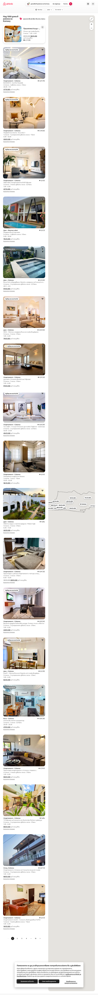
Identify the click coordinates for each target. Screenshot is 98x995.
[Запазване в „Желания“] (42, 27)
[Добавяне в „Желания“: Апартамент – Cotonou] (42, 49)
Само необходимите (49, 981)
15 (35, 938)
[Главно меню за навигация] (93, 4)
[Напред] (40, 938)
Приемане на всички (27, 981)
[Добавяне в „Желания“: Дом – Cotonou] (42, 248)
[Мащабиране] (91, 24)
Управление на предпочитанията (71, 982)
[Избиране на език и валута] (88, 4)
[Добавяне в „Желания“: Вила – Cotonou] (42, 687)
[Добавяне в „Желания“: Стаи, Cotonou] (42, 836)
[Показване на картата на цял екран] (91, 19)
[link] (8, 938)
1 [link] (12, 938)
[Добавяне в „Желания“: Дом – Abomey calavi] (42, 199)
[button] (33, 36)
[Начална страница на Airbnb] (8, 4)
